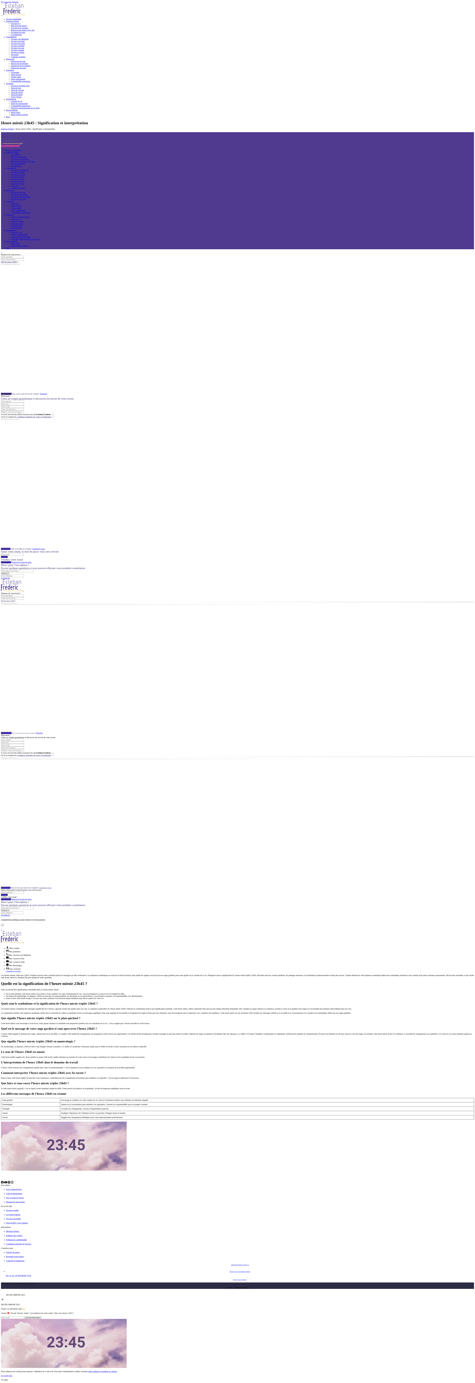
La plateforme (16, 35)
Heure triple (15, 112)
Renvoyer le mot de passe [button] (22, 562)
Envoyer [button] (4, 557)
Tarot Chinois (16, 97)
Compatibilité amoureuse (20, 81)
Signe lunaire (16, 75)
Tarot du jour (16, 88)
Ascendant (15, 72)
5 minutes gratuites (18, 57)
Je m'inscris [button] (5, 549)
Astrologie (10, 70)
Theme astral (16, 77)
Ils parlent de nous (18, 32)
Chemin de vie (16, 101)
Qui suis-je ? (16, 23)
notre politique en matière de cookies (102, 1371)
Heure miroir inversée (19, 115)
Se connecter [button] (6, 2)
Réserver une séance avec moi (22, 30)
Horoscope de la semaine (20, 66)
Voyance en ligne (17, 52)
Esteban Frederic (12, 21)
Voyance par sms (17, 48)
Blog (8, 117)
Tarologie (9, 84)
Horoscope (10, 59)
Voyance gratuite (17, 50)
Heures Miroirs (12, 110)
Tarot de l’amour (17, 90)
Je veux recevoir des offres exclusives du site (26, 414)
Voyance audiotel (17, 46)
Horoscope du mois (18, 68)
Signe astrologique (18, 79)
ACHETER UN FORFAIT (10, 146)
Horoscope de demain (19, 63)
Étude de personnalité (19, 104)
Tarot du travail (17, 92)
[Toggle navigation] (2, 15)
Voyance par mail (17, 41)
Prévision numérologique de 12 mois (25, 108)
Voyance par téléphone (20, 39)
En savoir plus (6, 1376)
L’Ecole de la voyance (19, 28)
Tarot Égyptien (17, 95)
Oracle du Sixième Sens (20, 86)
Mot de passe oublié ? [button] (9, 262)
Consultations (11, 37)
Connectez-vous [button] (38, 549)
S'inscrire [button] (15, 2)
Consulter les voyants (13, 971)
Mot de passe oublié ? (8, 601)
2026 (230, 1288)
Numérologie (11, 99)
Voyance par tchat (18, 43)
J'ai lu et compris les (26, 417)
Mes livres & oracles (19, 26)
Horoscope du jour (18, 61)
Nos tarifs (14, 55)
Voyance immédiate (13, 19)
